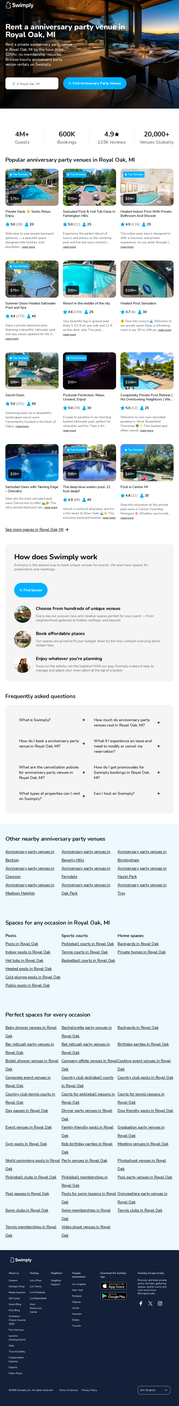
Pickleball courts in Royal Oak (88, 944)
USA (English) (147, 1390)
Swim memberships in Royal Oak (86, 1214)
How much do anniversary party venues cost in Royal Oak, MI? (122, 722)
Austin (75, 1308)
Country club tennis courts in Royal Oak (30, 1098)
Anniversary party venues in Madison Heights (29, 889)
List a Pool (35, 1280)
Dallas (75, 1320)
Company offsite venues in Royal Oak (89, 1065)
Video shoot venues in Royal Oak (86, 1231)
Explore (13, 1367)
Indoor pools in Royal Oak (28, 952)
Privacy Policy (89, 1390)
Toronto (76, 1326)
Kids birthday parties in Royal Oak (87, 1148)
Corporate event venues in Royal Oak (28, 1081)
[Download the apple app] (113, 1285)
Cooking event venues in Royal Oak (144, 1065)
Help (11, 1345)
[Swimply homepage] (89, 5)
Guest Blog (15, 1304)
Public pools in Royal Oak (27, 985)
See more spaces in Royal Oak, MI (34, 529)
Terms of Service (68, 1390)
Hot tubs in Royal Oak (24, 960)
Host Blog (14, 1310)
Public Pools (15, 1373)
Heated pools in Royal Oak (28, 968)
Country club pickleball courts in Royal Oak (87, 1081)
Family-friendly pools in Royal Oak (88, 1131)
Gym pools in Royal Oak (26, 1144)
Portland (77, 1296)
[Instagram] (160, 1303)
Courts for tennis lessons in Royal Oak (140, 1098)
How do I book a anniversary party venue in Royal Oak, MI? (49, 743)
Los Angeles (79, 1284)
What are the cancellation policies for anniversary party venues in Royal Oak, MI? (49, 772)
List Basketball (38, 1298)
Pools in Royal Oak (21, 944)
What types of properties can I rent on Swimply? (49, 796)
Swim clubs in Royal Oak (26, 1210)
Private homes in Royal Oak (141, 952)
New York (77, 1290)
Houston (77, 1314)
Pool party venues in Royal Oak (144, 1177)
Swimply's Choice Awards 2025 (17, 1320)
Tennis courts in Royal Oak (85, 952)
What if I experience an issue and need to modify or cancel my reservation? (123, 746)
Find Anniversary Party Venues (97, 83)
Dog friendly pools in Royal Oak (145, 1110)
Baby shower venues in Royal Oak (31, 1031)
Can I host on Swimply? (114, 793)
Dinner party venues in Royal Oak (87, 1115)
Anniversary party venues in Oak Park (86, 889)
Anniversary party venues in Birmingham (141, 856)
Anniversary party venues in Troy (141, 889)
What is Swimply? (35, 720)
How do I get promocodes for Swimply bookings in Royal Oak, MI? (122, 772)
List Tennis (36, 1286)
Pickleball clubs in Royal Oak (30, 1177)
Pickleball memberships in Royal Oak (85, 1181)
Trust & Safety (17, 1351)
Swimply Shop (17, 1286)
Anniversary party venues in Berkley (29, 856)
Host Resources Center (36, 1308)
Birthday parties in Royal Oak (143, 1044)
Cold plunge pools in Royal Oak (32, 977)
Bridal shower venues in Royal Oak (32, 1065)
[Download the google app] (113, 1295)
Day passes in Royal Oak (26, 1110)
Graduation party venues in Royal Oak (140, 1131)
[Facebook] (141, 1303)
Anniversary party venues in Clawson (29, 872)
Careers (13, 1280)
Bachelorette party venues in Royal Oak (87, 1031)
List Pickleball (37, 1292)
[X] (150, 1303)
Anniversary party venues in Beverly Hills (86, 856)
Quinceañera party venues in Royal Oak (142, 1198)
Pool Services (16, 1330)
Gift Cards (14, 1298)
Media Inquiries (17, 1292)
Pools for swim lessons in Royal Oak (89, 1198)
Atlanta (76, 1302)
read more (28, 247)
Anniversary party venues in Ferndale (86, 872)
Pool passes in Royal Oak (27, 1193)
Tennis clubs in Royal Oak (139, 1210)
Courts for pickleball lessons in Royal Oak (88, 1098)
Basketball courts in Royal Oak (88, 960)
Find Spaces (32, 590)
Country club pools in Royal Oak (145, 1077)
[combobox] (31, 83)
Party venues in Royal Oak (85, 1160)
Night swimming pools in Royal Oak (32, 1164)
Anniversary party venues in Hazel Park (141, 872)
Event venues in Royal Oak (28, 1127)
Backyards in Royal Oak (138, 944)
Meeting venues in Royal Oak (142, 1144)
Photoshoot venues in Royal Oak (141, 1164)
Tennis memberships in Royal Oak (30, 1231)
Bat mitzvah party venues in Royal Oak (86, 1048)
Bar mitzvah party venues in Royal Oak (29, 1048)
